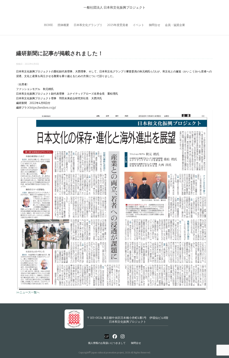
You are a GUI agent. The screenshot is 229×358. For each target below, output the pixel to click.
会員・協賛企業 (175, 25)
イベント (138, 25)
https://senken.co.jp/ (43, 107)
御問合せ (154, 25)
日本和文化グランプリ (88, 25)
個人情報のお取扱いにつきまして (107, 343)
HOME (48, 25)
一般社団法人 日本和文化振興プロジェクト (114, 7)
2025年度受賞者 (117, 25)
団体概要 (63, 25)
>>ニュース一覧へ (28, 292)
